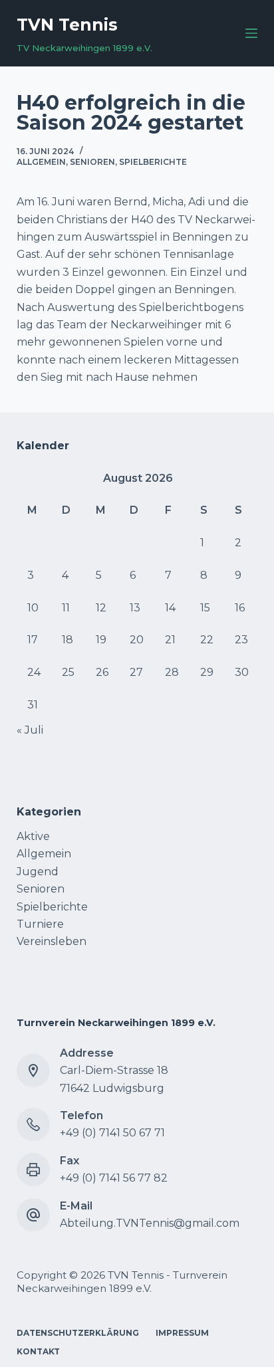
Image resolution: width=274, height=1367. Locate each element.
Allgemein (41, 162)
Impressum (182, 1333)
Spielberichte (153, 162)
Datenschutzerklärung (78, 1333)
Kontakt (38, 1351)
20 (137, 639)
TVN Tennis (67, 25)
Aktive (33, 836)
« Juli (30, 730)
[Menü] (251, 33)
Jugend (38, 871)
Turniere (40, 924)
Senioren (92, 162)
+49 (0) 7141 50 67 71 (112, 1132)
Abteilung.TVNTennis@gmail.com (149, 1223)
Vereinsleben (51, 941)
